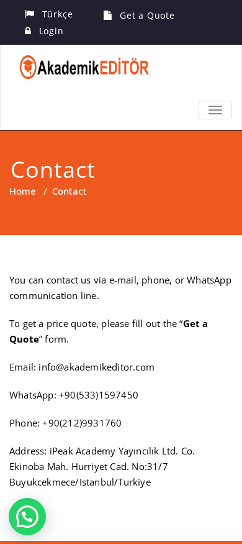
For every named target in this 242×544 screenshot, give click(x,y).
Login (51, 31)
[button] (27, 516)
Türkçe (57, 14)
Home (22, 191)
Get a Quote (147, 15)
